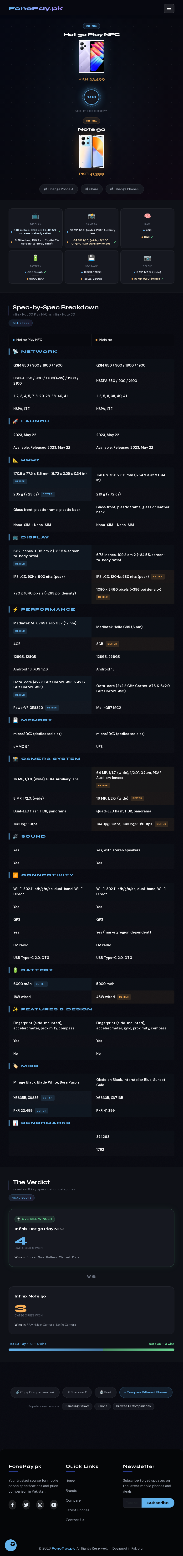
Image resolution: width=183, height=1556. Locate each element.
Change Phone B (127, 189)
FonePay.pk (36, 8)
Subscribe (158, 1502)
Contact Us (75, 1520)
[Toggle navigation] (169, 8)
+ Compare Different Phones (146, 1392)
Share (93, 189)
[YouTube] (54, 1504)
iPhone (102, 1406)
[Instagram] (40, 1504)
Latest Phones (77, 1510)
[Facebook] (12, 1504)
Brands (71, 1491)
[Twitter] (26, 1504)
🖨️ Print (106, 1392)
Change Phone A (60, 189)
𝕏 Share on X (77, 1392)
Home (70, 1481)
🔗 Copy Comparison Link (35, 1392)
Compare (73, 1500)
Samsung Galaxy (77, 1406)
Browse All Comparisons (133, 1406)
